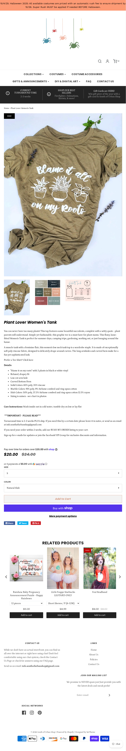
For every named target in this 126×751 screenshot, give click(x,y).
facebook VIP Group (56, 435)
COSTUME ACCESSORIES (87, 74)
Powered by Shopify (65, 732)
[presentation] (6, 576)
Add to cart (26, 615)
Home (6, 108)
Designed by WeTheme (85, 732)
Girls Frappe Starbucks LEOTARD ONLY (63, 594)
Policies (94, 659)
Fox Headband (99, 592)
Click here (28, 360)
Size (6, 467)
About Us (93, 654)
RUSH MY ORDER (60, 430)
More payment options (63, 516)
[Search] (99, 61)
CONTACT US (105, 81)
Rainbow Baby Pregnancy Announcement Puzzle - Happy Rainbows (26, 595)
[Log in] (107, 61)
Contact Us (93, 664)
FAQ (88, 81)
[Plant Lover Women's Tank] (17, 297)
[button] (63, 464)
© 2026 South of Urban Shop (43, 732)
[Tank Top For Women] (48, 292)
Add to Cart (63, 499)
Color (7, 482)
